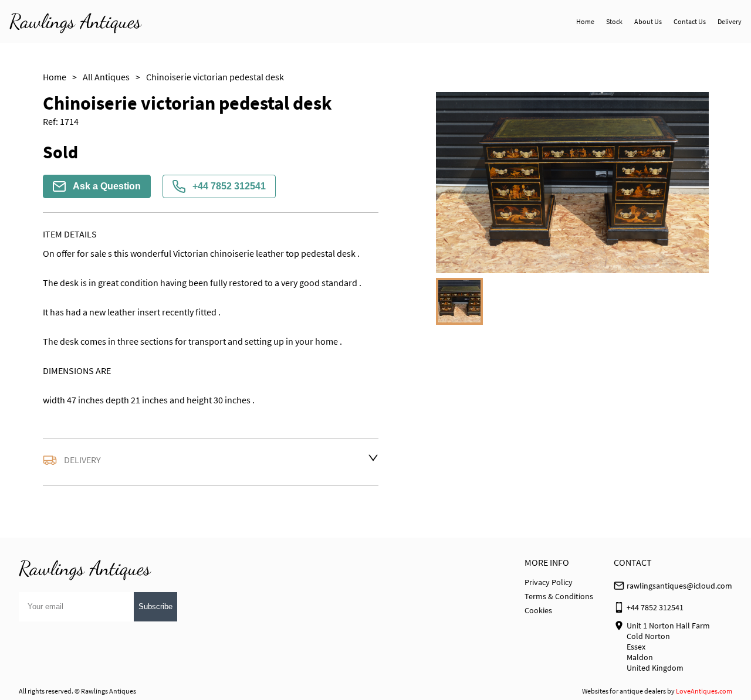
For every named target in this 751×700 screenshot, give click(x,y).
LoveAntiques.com (704, 691)
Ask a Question (107, 186)
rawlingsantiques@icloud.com (679, 585)
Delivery (730, 21)
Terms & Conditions (559, 596)
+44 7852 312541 (229, 186)
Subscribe (155, 606)
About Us (648, 21)
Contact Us (690, 21)
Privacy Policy (549, 582)
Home (585, 21)
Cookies (538, 610)
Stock (614, 21)
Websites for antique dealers (624, 691)
